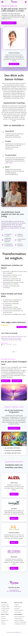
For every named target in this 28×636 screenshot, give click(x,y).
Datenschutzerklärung (19, 616)
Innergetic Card (4, 610)
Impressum (3, 623)
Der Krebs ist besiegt (9, 333)
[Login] (26, 2)
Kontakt (2, 622)
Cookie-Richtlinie (18, 618)
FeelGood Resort (18, 606)
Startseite (3, 616)
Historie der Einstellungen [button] (20, 622)
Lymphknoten (9, 344)
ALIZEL (19, 632)
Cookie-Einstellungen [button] (19, 620)
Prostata (14, 344)
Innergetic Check (5, 604)
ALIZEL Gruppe (17, 612)
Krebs (3, 344)
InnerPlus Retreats (5, 608)
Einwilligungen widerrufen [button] (20, 623)
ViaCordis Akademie (18, 610)
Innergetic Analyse (5, 606)
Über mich (3, 618)
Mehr (10, 162)
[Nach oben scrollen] (24, 634)
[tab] (11, 351)
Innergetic (16, 604)
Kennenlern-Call (4, 620)
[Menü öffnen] (2, 2)
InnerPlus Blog (4, 612)
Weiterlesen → (5, 343)
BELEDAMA (16, 608)
